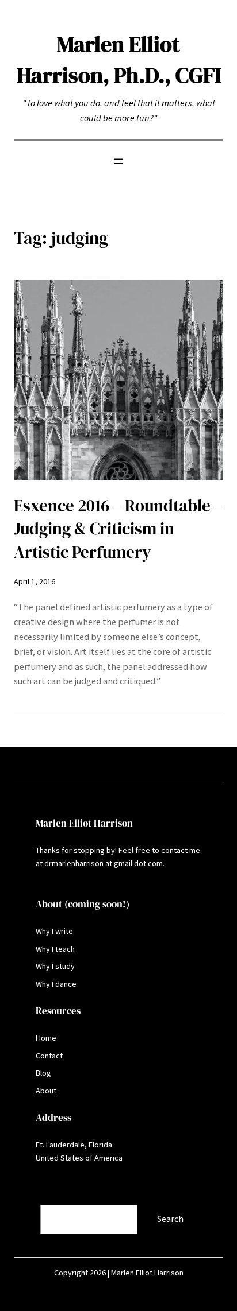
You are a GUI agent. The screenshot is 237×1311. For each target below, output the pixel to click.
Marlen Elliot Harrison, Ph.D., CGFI (119, 59)
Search (28, 1197)
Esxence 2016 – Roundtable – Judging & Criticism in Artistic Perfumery (118, 529)
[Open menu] (118, 161)
